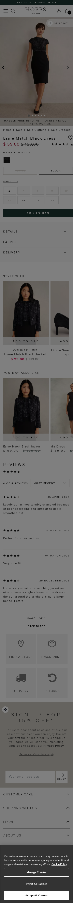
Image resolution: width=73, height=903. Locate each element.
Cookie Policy (59, 864)
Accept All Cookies (36, 895)
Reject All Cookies (36, 884)
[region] (36, 874)
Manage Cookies (36, 872)
